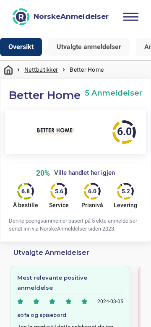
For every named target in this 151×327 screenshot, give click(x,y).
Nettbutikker (41, 69)
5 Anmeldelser (113, 93)
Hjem (8, 70)
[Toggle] (130, 16)
